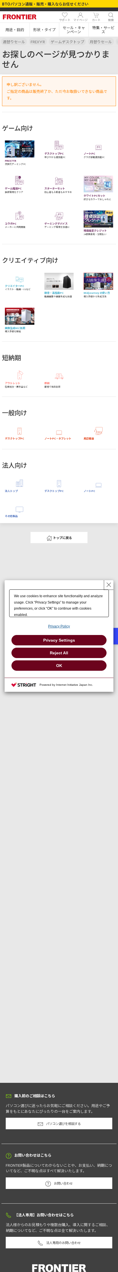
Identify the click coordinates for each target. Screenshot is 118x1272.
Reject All (59, 653)
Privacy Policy (59, 626)
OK (59, 665)
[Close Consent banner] (108, 584)
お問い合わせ (63, 1183)
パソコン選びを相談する (63, 1123)
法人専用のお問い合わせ (63, 1242)
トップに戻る (62, 537)
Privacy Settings (59, 640)
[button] (15, 30)
